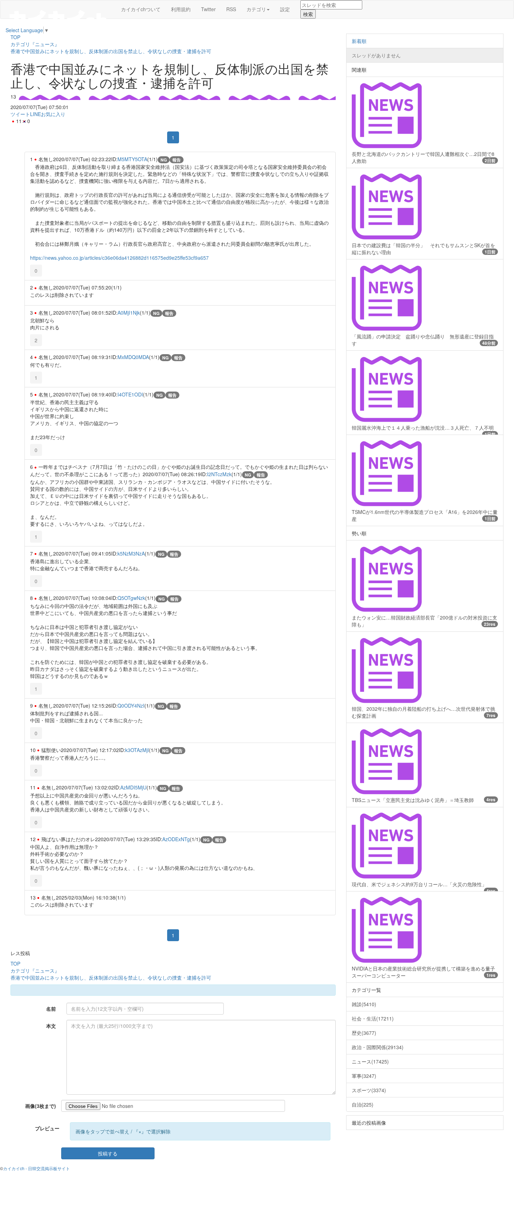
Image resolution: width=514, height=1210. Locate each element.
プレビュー (47, 1128)
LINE (35, 113)
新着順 (359, 40)
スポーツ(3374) (369, 1090)
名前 (51, 1008)
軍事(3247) (364, 1075)
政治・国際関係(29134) (378, 1047)
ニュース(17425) (370, 1061)
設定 (285, 9)
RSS (231, 9)
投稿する (107, 1153)
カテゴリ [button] (256, 9)
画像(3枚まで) (40, 1105)
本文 (51, 1025)
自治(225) (362, 1104)
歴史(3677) (364, 1032)
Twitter (208, 9)
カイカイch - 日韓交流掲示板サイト (36, 1168)
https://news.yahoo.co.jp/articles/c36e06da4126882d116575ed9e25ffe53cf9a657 (119, 257)
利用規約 (181, 9)
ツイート (20, 113)
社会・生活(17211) (373, 1018)
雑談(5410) (364, 1004)
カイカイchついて (140, 9)
